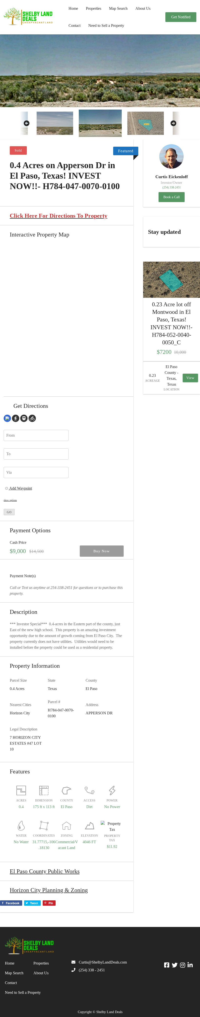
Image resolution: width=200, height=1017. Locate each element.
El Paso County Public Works (45, 871)
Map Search (118, 8)
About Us (142, 8)
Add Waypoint (20, 488)
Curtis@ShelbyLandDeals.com (103, 962)
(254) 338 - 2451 (92, 970)
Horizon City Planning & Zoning (49, 890)
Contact (74, 25)
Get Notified (180, 17)
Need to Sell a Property (106, 25)
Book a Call (171, 197)
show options (10, 500)
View (190, 378)
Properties (93, 8)
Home (73, 8)
